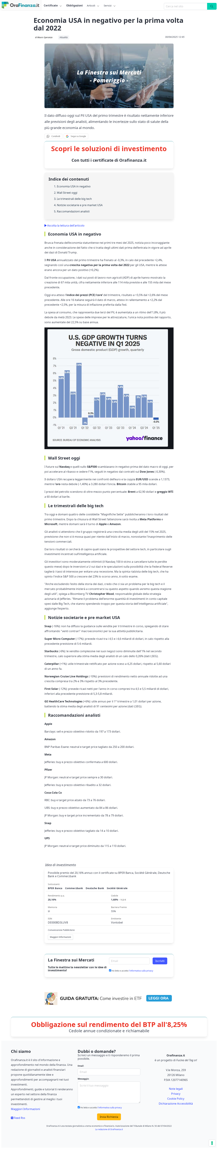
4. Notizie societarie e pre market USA (78, 205)
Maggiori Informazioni (25, 1109)
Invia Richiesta (109, 1117)
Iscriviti (160, 961)
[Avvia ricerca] (212, 6)
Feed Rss (19, 1118)
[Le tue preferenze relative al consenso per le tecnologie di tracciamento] (212, 1143)
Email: (81, 1065)
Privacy (175, 1094)
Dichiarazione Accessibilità (176, 1103)
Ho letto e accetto (132, 970)
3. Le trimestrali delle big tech (73, 199)
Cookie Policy (175, 1098)
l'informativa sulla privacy (141, 970)
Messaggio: (83, 1078)
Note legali (176, 1089)
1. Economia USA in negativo (72, 186)
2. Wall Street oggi (65, 193)
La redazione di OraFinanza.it (109, 1129)
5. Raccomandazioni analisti (72, 211)
